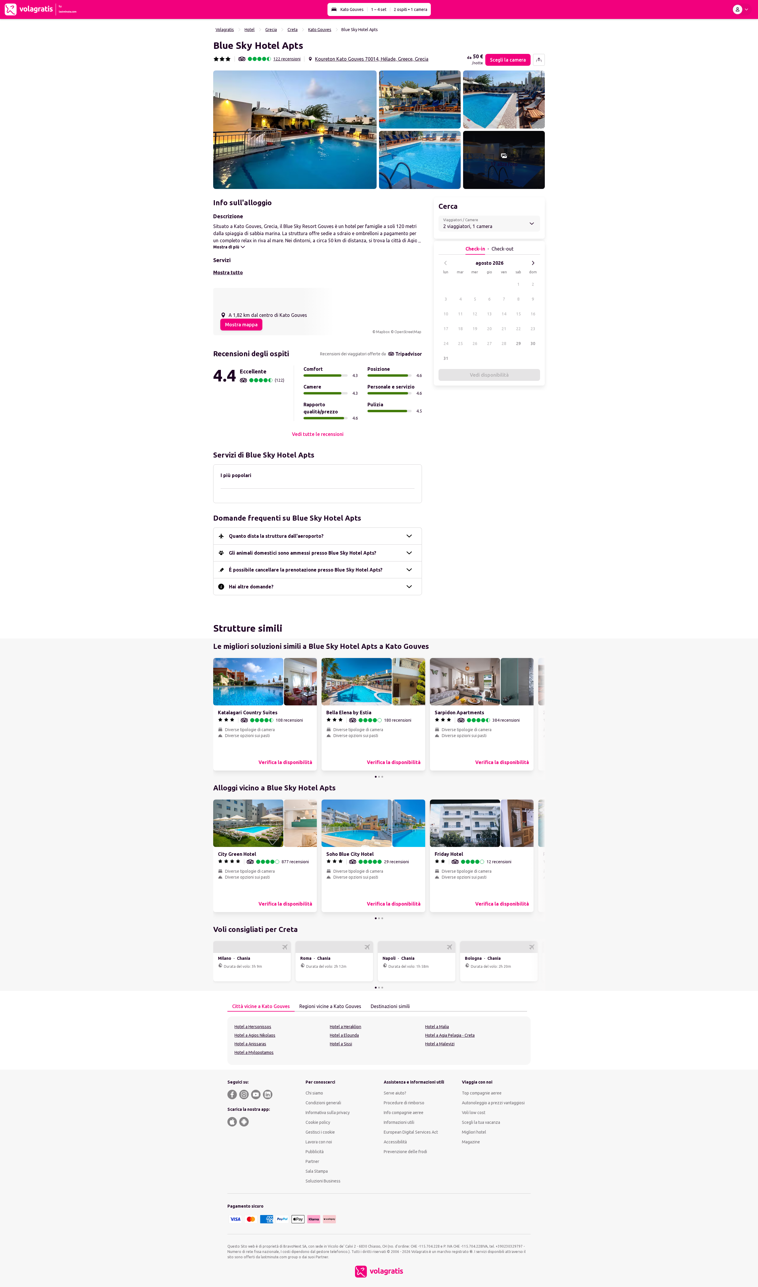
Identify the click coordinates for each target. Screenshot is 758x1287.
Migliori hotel (474, 1132)
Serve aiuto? (395, 1093)
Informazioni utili (399, 1122)
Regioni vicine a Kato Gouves (330, 1006)
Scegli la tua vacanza (481, 1122)
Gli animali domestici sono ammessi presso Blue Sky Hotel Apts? (302, 553)
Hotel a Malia (437, 1026)
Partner (312, 1161)
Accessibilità (395, 1142)
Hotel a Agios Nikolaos (255, 1035)
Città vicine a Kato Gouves (261, 1006)
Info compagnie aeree (403, 1112)
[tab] (261, 1007)
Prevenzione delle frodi (405, 1151)
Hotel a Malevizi (440, 1044)
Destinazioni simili (390, 1006)
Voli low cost (473, 1112)
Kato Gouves (352, 9)
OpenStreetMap (407, 332)
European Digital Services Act (411, 1132)
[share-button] (539, 60)
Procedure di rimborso (404, 1102)
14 (504, 314)
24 (446, 343)
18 (460, 328)
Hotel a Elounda (344, 1035)
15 (518, 314)
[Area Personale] (742, 9)
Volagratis (225, 29)
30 (533, 343)
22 (518, 328)
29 (518, 343)
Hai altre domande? (251, 586)
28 (504, 343)
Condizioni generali (323, 1102)
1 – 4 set (378, 9)
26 (475, 343)
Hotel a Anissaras (250, 1044)
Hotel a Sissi (341, 1044)
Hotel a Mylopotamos (254, 1052)
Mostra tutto (228, 272)
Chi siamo (314, 1093)
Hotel (250, 29)
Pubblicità (315, 1151)
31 (446, 358)
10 (446, 314)
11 (460, 314)
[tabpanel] (379, 1040)
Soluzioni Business (323, 1181)
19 (475, 328)
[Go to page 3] (382, 777)
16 (533, 314)
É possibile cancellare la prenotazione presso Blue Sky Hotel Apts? (306, 569)
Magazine (471, 1142)
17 (446, 328)
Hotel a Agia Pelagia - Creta (450, 1035)
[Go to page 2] (379, 777)
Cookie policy (318, 1122)
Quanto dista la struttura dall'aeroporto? (276, 536)
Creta (293, 29)
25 (460, 343)
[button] (295, 129)
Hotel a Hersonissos (253, 1026)
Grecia (271, 29)
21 (504, 328)
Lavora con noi (319, 1142)
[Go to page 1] (376, 777)
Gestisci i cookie (320, 1132)
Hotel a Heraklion (345, 1026)
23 (533, 328)
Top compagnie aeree (482, 1093)
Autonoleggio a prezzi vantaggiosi (493, 1102)
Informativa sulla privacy (328, 1112)
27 (489, 343)
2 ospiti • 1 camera (410, 9)
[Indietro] (445, 263)
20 (489, 328)
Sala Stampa (317, 1171)
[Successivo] (533, 263)
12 (475, 314)
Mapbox (383, 332)
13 (489, 314)
